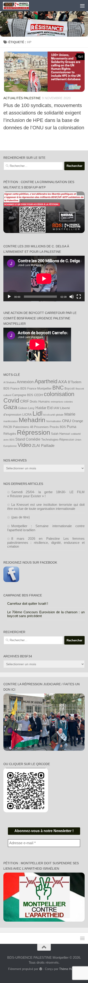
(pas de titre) (20, 517)
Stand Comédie (27, 439)
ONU (66, 421)
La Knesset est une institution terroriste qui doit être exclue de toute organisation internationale (46, 507)
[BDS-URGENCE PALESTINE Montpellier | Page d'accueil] (20, 5)
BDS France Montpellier (35, 388)
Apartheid (46, 381)
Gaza (10, 407)
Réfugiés (9, 433)
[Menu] (82, 5)
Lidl (37, 413)
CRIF (24, 401)
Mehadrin (32, 419)
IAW (56, 408)
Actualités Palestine (22, 98)
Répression (33, 432)
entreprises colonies (62, 401)
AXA (62, 381)
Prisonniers (41, 427)
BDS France (11, 388)
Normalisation (53, 421)
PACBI (7, 427)
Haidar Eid (44, 408)
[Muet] (71, 296)
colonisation (59, 394)
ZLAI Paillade (43, 445)
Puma (71, 427)
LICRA (27, 414)
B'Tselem (74, 382)
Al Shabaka (9, 382)
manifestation (10, 421)
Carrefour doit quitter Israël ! (27, 603)
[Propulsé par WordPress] (40, 968)
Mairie (69, 414)
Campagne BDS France (22, 595)
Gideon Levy (26, 408)
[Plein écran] (78, 296)
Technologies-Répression (57, 439)
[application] (44, 278)
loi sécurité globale (53, 414)
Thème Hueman (69, 969)
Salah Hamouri (60, 433)
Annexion (25, 382)
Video (24, 445)
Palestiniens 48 (23, 427)
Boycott (70, 388)
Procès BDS (58, 427)
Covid (11, 400)
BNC (58, 388)
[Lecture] (9, 296)
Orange (77, 421)
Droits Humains (40, 401)
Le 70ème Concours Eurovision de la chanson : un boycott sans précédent (46, 614)
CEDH (38, 395)
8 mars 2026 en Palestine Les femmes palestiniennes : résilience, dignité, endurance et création (46, 542)
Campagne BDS (22, 395)
